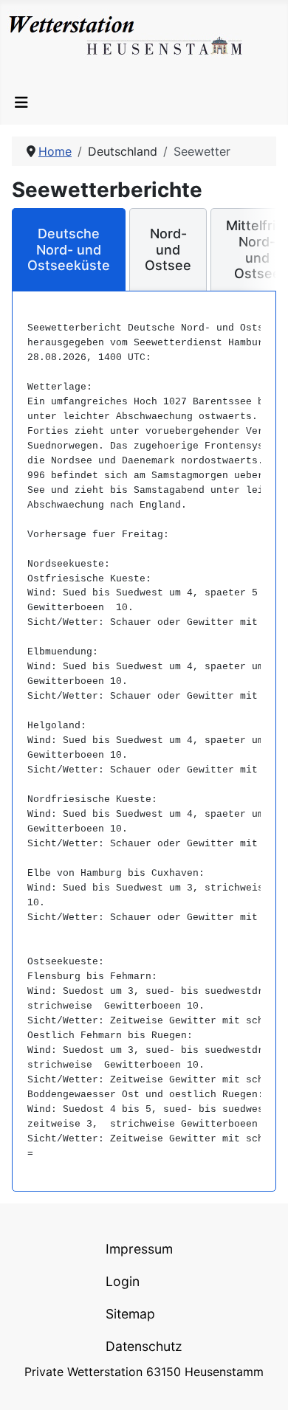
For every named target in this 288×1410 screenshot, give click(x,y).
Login (123, 1281)
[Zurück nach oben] (262, 1382)
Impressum (139, 1249)
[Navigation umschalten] (21, 102)
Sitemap (130, 1313)
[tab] (69, 249)
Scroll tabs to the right (259, 260)
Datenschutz (144, 1346)
